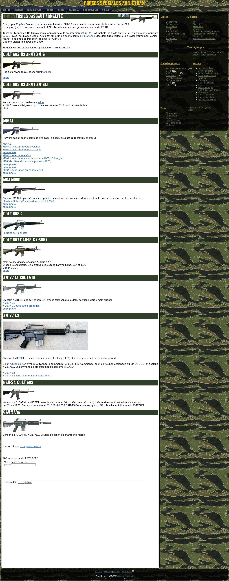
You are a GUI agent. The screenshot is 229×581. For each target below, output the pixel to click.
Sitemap (108, 571)
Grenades (203, 92)
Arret (195, 22)
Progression (198, 36)
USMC (169, 85)
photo (6, 77)
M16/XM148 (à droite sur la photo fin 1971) (27, 161)
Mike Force (171, 36)
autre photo (9, 152)
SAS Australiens (173, 80)
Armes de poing (205, 71)
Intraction (197, 29)
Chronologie (90, 10)
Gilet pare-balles (173, 123)
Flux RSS (127, 571)
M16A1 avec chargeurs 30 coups (22, 149)
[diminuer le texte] (127, 15)
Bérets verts (171, 22)
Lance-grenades (206, 95)
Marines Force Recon (176, 34)
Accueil (98, 571)
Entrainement (172, 24)
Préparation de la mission (205, 34)
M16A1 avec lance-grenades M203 (23, 170)
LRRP (169, 29)
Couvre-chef (171, 116)
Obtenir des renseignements (206, 31)
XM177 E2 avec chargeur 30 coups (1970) (27, 375)
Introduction (171, 26)
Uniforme (170, 125)
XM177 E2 (9, 372)
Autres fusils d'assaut (208, 73)
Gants (168, 118)
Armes (61, 10)
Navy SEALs (172, 78)
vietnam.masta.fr (125, 576)
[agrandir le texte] (123, 15)
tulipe (48, 71)
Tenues (49, 10)
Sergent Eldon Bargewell (204, 55)
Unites (6, 10)
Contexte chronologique (199, 107)
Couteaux (203, 78)
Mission (18, 10)
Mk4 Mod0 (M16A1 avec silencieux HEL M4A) (29, 201)
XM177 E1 (9, 302)
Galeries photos (170, 63)
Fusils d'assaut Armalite (209, 90)
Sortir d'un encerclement (204, 38)
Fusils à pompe (205, 87)
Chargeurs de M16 (30, 446)
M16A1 (7, 143)
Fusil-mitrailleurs (206, 83)
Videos (106, 10)
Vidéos (191, 110)
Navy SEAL (171, 38)
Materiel (74, 10)
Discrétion (197, 24)
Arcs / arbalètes (205, 68)
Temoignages (34, 10)
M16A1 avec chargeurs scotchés (21, 146)
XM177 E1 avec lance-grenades (21, 305)
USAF (169, 83)
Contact (116, 571)
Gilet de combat (173, 120)
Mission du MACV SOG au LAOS (208, 52)
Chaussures (171, 113)
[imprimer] (119, 15)
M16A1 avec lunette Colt (17, 155)
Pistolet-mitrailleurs (207, 99)
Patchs (169, 41)
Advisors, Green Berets (177, 68)
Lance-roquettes (206, 97)
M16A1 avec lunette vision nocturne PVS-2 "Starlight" (33, 158)
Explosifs (202, 80)
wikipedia (15, 364)
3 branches (88, 36)
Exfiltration (198, 26)
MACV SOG (171, 31)
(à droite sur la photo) (15, 232)
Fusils (201, 85)
